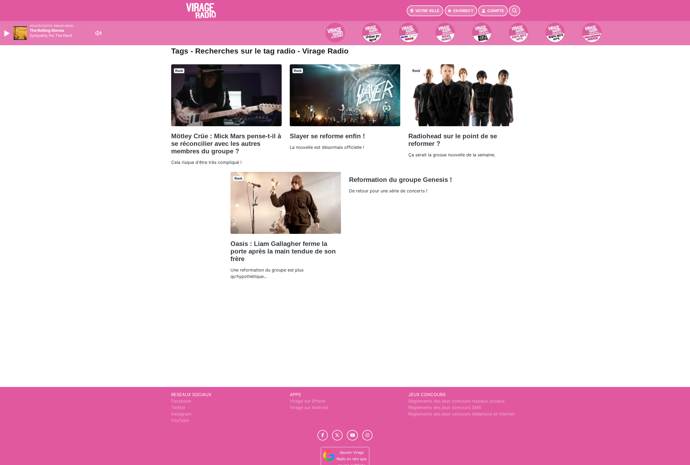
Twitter (178, 407)
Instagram (181, 414)
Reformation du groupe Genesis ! (400, 179)
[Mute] (98, 33)
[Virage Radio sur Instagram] (367, 435)
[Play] (7, 33)
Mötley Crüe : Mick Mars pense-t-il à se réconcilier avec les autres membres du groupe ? (226, 143)
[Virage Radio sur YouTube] (352, 435)
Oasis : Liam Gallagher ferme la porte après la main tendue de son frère (283, 251)
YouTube (180, 420)
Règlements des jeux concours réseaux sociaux (456, 401)
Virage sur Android (309, 407)
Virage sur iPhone (308, 401)
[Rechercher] (514, 10)
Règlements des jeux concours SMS (444, 407)
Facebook (181, 401)
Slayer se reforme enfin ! (327, 136)
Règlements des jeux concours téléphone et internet (461, 414)
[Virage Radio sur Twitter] (337, 435)
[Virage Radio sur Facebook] (323, 435)
